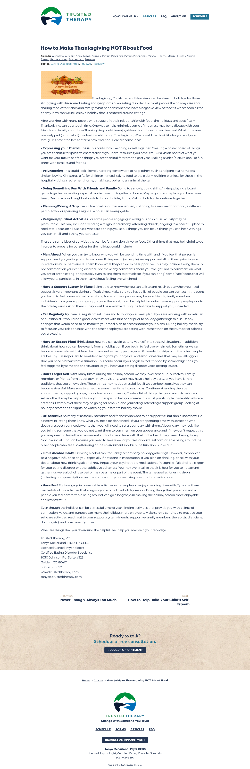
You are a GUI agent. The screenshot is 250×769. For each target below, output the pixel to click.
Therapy (90, 59)
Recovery (99, 64)
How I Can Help (124, 16)
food (76, 64)
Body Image (83, 56)
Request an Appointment (125, 739)
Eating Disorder (112, 56)
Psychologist (58, 59)
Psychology (76, 59)
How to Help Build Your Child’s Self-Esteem (159, 602)
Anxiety (69, 56)
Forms (120, 729)
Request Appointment (125, 649)
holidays (85, 64)
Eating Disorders (135, 56)
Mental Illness (177, 56)
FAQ (163, 16)
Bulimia (96, 56)
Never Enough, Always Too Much (88, 600)
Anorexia (58, 56)
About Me (178, 16)
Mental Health (157, 56)
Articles (149, 16)
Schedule (199, 16)
